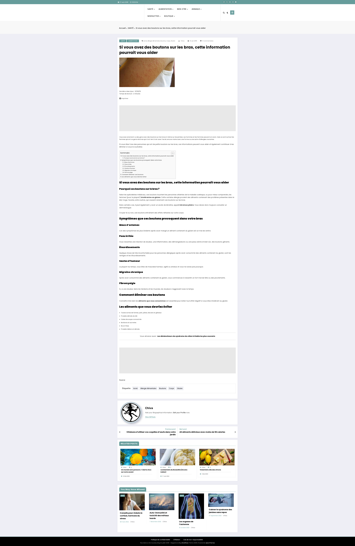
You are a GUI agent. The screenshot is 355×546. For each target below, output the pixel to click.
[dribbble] (230, 2)
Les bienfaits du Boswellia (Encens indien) (173, 471)
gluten (173, 41)
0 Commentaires (207, 41)
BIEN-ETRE (181, 9)
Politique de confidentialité (160, 540)
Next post (183, 429)
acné (145, 41)
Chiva (182, 41)
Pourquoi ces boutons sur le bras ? (134, 158)
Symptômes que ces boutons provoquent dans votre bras (142, 160)
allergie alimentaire (153, 41)
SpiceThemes (210, 543)
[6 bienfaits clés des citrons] (217, 457)
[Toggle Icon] (232, 12)
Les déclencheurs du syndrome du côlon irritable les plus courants (186, 336)
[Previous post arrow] (119, 432)
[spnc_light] (227, 12)
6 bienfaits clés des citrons (210, 470)
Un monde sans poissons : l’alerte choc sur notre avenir (136, 471)
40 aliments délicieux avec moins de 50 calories (202, 432)
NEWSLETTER (153, 16)
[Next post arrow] (235, 432)
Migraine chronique (130, 170)
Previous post (170, 429)
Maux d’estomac (129, 162)
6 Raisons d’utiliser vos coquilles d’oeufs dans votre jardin (151, 433)
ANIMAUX (196, 9)
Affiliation (176, 540)
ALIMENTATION (165, 9)
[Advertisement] (174, 118)
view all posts (150, 417)
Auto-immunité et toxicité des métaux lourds (159, 515)
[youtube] (236, 2)
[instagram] (233, 2)
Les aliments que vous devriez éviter (134, 177)
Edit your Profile (179, 413)
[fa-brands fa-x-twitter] (227, 2)
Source (122, 380)
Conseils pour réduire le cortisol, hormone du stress (131, 516)
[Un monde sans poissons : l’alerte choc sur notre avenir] (138, 457)
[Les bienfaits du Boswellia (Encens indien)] (177, 457)
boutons (163, 41)
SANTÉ (150, 9)
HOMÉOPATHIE (214, 495)
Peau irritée (128, 164)
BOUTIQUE (168, 16)
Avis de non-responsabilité (193, 540)
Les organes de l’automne (186, 523)
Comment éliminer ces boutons (132, 174)
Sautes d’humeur (130, 168)
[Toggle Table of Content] (172, 153)
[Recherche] (223, 12)
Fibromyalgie (129, 172)
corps (168, 41)
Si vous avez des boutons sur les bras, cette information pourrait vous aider (147, 156)
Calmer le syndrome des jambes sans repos (220, 511)
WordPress (185, 543)
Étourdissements (130, 166)
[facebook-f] (224, 2)
